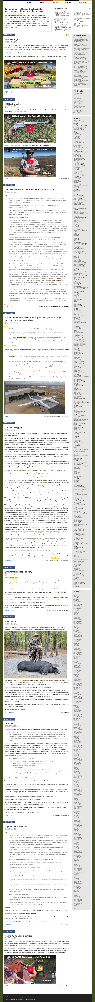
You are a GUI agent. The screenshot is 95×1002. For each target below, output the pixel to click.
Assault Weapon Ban (78, 153)
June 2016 (76, 751)
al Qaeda (75, 136)
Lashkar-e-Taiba (77, 345)
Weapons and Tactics (78, 579)
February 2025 (77, 617)
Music (74, 397)
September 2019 (77, 701)
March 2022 (76, 662)
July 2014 (75, 781)
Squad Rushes (77, 508)
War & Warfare (77, 570)
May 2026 (75, 598)
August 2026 (76, 594)
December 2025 (77, 604)
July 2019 (75, 704)
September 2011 (77, 825)
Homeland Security (78, 291)
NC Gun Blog (76, 102)
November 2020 (77, 683)
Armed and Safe (77, 93)
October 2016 (76, 746)
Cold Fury (75, 94)
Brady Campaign (77, 175)
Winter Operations (78, 582)
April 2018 (76, 723)
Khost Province (77, 332)
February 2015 (77, 772)
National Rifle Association (79, 402)
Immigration (76, 299)
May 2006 (75, 908)
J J (67, 21)
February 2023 (77, 648)
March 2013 (76, 802)
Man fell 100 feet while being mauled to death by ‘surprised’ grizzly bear (80, 70)
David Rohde (76, 211)
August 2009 (76, 858)
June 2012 (76, 814)
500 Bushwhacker (12, 104)
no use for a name (78, 20)
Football (75, 247)
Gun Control (43, 306)
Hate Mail (75, 282)
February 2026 (77, 601)
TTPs (74, 548)
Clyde (75, 27)
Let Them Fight (77, 353)
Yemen (75, 586)
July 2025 (75, 610)
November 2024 (77, 621)
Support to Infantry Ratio (79, 513)
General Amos (77, 260)
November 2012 (77, 807)
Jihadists (75, 319)
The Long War (77, 538)
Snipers (75, 499)
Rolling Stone (76, 472)
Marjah (75, 366)
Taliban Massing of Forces (80, 524)
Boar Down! (10, 621)
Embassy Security (77, 228)
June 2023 (76, 643)
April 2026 (76, 599)
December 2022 (77, 651)
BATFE (75, 162)
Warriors (75, 577)
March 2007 (76, 895)
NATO (74, 404)
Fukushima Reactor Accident (80, 254)
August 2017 (76, 733)
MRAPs (75, 391)
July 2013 (75, 797)
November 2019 (77, 698)
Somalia (75, 503)
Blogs (74, 169)
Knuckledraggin (77, 100)
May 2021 (75, 675)
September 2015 (77, 763)
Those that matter (61, 592)
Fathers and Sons (77, 237)
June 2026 (76, 596)
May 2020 (75, 691)
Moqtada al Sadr (77, 387)
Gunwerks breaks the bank (30, 807)
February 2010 (77, 850)
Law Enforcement (77, 347)
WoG (8, 305)
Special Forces (77, 507)
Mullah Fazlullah (77, 393)
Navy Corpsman (77, 406)
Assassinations (77, 151)
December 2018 (77, 713)
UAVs (74, 554)
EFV (74, 224)
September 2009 (77, 856)
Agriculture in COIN (78, 131)
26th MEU (75, 120)
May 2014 (75, 784)
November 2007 (77, 885)
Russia (75, 479)
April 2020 (76, 692)
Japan (75, 318)
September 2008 (77, 872)
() (65, 12)
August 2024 (76, 625)
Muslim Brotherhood (78, 398)
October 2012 (76, 808)
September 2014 (77, 779)
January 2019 (76, 711)
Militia (74, 383)
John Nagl (76, 321)
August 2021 (76, 671)
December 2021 (77, 666)
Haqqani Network (77, 281)
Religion (46, 560)
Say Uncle (76, 105)
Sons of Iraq (76, 506)
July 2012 (75, 812)
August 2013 (76, 795)
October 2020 (76, 684)
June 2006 (76, 907)
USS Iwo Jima (77, 563)
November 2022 (77, 652)
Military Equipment (78, 382)
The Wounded (77, 541)
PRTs (74, 453)
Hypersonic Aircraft (62, 416)
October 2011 (76, 824)
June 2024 (76, 627)
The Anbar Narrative (78, 534)
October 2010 (76, 839)
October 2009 (76, 855)
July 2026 (75, 595)
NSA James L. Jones (78, 415)
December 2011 (77, 821)
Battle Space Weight (78, 166)
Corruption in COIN (78, 204)
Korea (75, 336)
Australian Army (77, 154)
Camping (75, 179)
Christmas (76, 190)
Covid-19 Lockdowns (62, 610)
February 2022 (77, 664)
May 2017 (75, 737)
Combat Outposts (77, 197)
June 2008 (76, 876)
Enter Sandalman (65, 22)
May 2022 (75, 660)
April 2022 (76, 661)
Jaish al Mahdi (77, 316)
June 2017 (76, 736)
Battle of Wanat (77, 164)
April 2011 (76, 832)
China (75, 189)
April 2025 (76, 614)
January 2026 (76, 603)
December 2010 (77, 837)
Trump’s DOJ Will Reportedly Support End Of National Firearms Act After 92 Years (80, 39)
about (6, 997)
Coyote (66, 924)
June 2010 (76, 845)
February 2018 (77, 726)
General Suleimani (78, 266)
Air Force (75, 133)
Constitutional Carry (56, 306)
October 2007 (76, 886)
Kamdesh (75, 327)
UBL (74, 555)
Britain (75, 176)
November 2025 (77, 605)
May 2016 (75, 753)
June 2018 (76, 720)
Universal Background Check (80, 559)
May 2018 (75, 722)
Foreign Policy (77, 252)
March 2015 (76, 771)
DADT (75, 210)
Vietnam (75, 569)
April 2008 (76, 878)
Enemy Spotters (77, 229)
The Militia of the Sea (78, 41)
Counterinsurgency (78, 208)
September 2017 (77, 732)
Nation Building (77, 400)
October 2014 (76, 777)
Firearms (8, 92)
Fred (60, 18)
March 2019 (76, 709)
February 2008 (77, 881)
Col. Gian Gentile (77, 195)
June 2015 (76, 767)
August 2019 (76, 702)
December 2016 (77, 744)
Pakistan (75, 426)
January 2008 (76, 882)
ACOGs (75, 124)
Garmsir (75, 257)
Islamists (75, 313)
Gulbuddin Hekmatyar (79, 272)
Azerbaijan (76, 155)
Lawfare (75, 348)
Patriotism (75, 429)
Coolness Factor (77, 202)
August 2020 (76, 687)
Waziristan (76, 578)
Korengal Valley (77, 338)
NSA (74, 414)
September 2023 (77, 639)
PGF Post (59, 560)
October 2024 (76, 622)
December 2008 (77, 868)
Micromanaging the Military (80, 376)
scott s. (64, 13)
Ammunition (57, 815)
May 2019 (75, 706)
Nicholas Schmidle (78, 411)
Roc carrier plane (21, 337)
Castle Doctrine (77, 181)
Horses (75, 292)
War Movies (76, 573)
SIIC (74, 495)
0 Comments (9, 560)
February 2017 (77, 741)
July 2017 (75, 735)
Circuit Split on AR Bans (79, 72)
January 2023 (76, 649)
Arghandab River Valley (79, 147)
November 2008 (77, 869)
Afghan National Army (78, 125)
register (23, 997)
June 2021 (76, 674)
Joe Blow (57, 21)
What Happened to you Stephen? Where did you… (62, 30)
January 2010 (76, 851)
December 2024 (77, 620)
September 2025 (77, 608)
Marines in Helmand (78, 365)
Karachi (75, 330)
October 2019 (76, 700)
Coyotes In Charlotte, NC (16, 826)
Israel (74, 314)
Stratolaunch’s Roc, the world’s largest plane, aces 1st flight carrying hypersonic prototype (33, 318)
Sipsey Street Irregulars (79, 106)
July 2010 (75, 843)
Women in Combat (78, 583)
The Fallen (76, 537)
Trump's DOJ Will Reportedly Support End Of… (61, 11)
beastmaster (57, 27)
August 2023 (76, 640)
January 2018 (76, 727)
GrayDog (61, 13)
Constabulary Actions (78, 200)
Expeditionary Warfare (79, 230)
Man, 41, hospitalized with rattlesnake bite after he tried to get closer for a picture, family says (81, 61)
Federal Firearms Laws (79, 243)
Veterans (75, 568)
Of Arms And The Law (78, 103)
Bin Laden (76, 167)
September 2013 (77, 794)
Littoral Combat (77, 357)
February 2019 (77, 710)
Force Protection (77, 250)
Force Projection (77, 248)
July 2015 (75, 766)
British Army (76, 177)
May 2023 (75, 644)
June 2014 (76, 783)
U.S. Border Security (78, 551)
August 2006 (76, 904)
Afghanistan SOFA (78, 129)
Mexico (75, 374)
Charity (75, 188)
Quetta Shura (76, 459)
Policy (75, 444)
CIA (74, 191)
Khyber (75, 334)
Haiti (74, 278)
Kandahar (75, 329)
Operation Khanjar (78, 423)
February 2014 (77, 788)
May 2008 (75, 877)
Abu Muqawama (77, 122)
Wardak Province (77, 576)
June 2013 (76, 798)
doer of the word (55, 557)
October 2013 (76, 793)
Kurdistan (75, 340)
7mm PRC (9, 724)
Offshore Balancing (78, 420)
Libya (74, 354)
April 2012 (76, 816)
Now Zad (75, 413)
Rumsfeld (75, 477)
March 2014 (76, 786)
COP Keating (76, 203)
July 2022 (75, 657)
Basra (74, 160)
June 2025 (76, 612)
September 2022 (77, 654)
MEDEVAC (76, 367)
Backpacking (76, 157)
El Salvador (76, 226)
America (75, 138)
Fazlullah (75, 239)
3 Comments (9, 91)
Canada (75, 180)
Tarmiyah (75, 525)
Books (75, 172)
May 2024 (75, 629)
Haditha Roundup (77, 277)
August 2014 (76, 780)
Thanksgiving (76, 533)
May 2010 (75, 846)
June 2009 (76, 860)
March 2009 (76, 864)
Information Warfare (78, 303)
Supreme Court (77, 515)
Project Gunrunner (78, 451)
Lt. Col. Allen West (78, 361)
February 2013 (77, 803)
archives (12, 997)
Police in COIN (77, 442)
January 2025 (76, 618)
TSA (74, 546)
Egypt (74, 225)
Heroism (75, 285)
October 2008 (76, 870)
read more (14, 27)
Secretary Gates (77, 492)
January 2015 (76, 773)
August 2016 (76, 749)
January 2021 (76, 680)
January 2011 (76, 836)
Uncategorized (50, 416)
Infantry (75, 301)
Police (75, 441)
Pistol (74, 438)
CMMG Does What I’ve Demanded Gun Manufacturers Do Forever (80, 75)
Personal (75, 433)
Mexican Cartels (77, 373)
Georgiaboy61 (58, 22)
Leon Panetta (76, 352)
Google (75, 270)
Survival (51, 560)
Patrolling (75, 431)
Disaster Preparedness (79, 217)
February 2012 (77, 819)
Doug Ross (76, 96)
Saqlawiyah (76, 482)
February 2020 (77, 695)
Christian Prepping (13, 427)
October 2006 (76, 902)
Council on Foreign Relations (80, 206)
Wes (63, 18)
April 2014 (76, 785)
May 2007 (75, 892)
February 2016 (77, 757)
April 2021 (76, 676)
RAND (75, 460)
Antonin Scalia (77, 145)
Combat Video (77, 198)
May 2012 (75, 815)
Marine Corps (76, 362)
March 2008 (76, 880)
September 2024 (77, 623)
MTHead (57, 18)
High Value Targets (78, 288)
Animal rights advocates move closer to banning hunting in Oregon (81, 84)
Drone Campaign (77, 222)
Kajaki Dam (76, 326)
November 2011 (77, 823)
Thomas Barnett (77, 542)
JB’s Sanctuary (77, 98)
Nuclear (75, 416)
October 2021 (76, 669)
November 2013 (77, 792)
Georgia (75, 268)
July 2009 (75, 859)
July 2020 (75, 688)
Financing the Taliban (78, 244)
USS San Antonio (77, 564)
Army (74, 150)
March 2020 (76, 693)
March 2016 (76, 755)
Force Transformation (78, 251)
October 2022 (76, 653)
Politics (75, 445)
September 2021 (77, 670)
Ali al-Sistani (76, 137)
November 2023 (77, 636)
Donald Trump (77, 221)
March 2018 (76, 724)
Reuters (75, 467)
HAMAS (75, 279)
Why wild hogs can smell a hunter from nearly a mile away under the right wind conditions (80, 45)
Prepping (65, 560)
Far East (75, 235)
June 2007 (76, 891)
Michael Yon (76, 375)
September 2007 (77, 887)
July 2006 (75, 905)
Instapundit (76, 97)
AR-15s (75, 146)
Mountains (76, 389)
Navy (74, 405)
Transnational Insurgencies (80, 543)
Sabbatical (76, 480)
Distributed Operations (79, 219)
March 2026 (76, 600)
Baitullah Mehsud (77, 159)
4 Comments (9, 416)
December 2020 (77, 682)
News (74, 409)
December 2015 (77, 759)
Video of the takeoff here (11, 346)
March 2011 (76, 833)
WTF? (74, 585)
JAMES (75, 24)
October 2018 (76, 715)
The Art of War (77, 535)
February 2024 (77, 632)
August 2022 (76, 656)
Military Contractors (78, 380)
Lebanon (75, 351)
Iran (74, 308)
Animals (58, 924)
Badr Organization (78, 158)
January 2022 (76, 665)
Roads (75, 471)
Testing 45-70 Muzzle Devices (18, 936)
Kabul (74, 325)
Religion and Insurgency (79, 466)
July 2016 (75, 750)
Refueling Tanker (77, 463)
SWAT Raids (76, 517)
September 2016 (77, 748)
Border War (76, 173)
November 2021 (77, 667)
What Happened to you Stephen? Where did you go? (81, 58)
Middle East (76, 378)
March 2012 (76, 817)
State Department (77, 510)
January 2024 (76, 634)
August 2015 (76, 764)
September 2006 (77, 903)
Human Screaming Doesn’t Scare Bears (80, 78)
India (74, 300)
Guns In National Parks (79, 276)
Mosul (75, 388)
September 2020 (77, 686)
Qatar (74, 454)
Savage (6, 802)
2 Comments (23, 14)
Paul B (56, 13)
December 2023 (77, 635)
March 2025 (76, 616)
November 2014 (77, 776)
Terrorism (75, 532)
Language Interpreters (79, 344)
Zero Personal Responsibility (18, 572)
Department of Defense (79, 213)
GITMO (75, 269)
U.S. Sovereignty (77, 552)
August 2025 (76, 609)
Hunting (67, 712)
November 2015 (77, 761)
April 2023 (76, 645)
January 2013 (76, 804)
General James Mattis (78, 261)
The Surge (76, 539)
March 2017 (76, 740)
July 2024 (75, 626)
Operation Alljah (77, 422)
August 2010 (76, 842)
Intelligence (76, 305)
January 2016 (76, 758)
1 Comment (9, 306)
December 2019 (77, 697)
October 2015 (76, 762)
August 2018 (76, 718)
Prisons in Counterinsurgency (80, 449)
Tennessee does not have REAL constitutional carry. (29, 189)
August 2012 (76, 811)
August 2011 (76, 826)
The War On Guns (77, 111)
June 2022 (76, 658)
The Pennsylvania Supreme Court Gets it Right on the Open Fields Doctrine (80, 66)
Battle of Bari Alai (77, 163)
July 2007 (75, 890)
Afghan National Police (79, 127)
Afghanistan (76, 128)
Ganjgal (75, 256)
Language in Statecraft (79, 343)
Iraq (74, 309)
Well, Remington (12, 39)
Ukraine (75, 556)
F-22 (74, 232)
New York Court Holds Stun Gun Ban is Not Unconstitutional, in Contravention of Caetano (24, 10)
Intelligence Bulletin (78, 307)
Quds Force (76, 458)
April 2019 (76, 707)
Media (75, 369)
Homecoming (76, 290)
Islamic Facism (77, 312)
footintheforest (77, 13)
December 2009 (77, 852)
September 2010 (77, 841)
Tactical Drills (76, 520)
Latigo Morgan (63, 21)
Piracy (75, 437)
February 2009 (77, 865)
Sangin (75, 481)
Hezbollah (76, 286)
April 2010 (76, 847)
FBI (74, 241)
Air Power (75, 135)
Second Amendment (78, 488)
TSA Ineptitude (77, 547)
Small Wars (76, 498)
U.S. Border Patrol (78, 550)
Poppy (75, 446)
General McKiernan (78, 264)
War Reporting (77, 574)
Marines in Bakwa (77, 363)
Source (6, 195)
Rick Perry (76, 468)
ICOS (74, 296)
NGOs (75, 410)
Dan (66, 18)
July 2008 (75, 874)
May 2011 (75, 830)
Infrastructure (76, 304)
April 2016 (76, 754)
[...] (55, 23)
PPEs (74, 448)
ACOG (75, 123)
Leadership (76, 349)
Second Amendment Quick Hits (81, 489)
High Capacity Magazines (79, 287)
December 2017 (77, 728)
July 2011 (75, 828)
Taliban (75, 523)
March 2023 (76, 647)
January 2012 (76, 820)
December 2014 (77, 775)
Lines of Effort (76, 356)
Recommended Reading (79, 462)
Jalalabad (75, 317)
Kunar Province (77, 339)
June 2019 (76, 705)
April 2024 (76, 630)
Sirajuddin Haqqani (78, 497)
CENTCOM (76, 184)
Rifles (74, 470)
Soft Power (76, 502)
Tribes (75, 545)
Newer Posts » (65, 991)
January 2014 (76, 789)
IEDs (74, 297)
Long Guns (76, 360)
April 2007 (76, 894)
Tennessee (65, 306)
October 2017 (76, 731)
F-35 (74, 233)
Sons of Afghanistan (78, 504)
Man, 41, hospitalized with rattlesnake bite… (60, 25)
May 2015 (75, 768)
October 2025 (76, 607)
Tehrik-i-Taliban (77, 529)
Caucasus (76, 182)
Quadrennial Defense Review (80, 455)
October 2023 (76, 638)
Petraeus (75, 435)
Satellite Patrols (77, 484)
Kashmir (75, 331)
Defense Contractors (78, 212)
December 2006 (77, 899)
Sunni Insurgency (77, 512)
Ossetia (75, 424)
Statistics (75, 511)
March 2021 (76, 678)
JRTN (74, 323)
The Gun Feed (77, 107)
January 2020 (76, 696)
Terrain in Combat (77, 530)
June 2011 (76, 829)
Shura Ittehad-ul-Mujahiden (80, 494)
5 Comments (9, 178)
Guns (12, 92)
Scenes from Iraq (77, 486)
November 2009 (77, 854)
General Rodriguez (78, 265)
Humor (75, 294)
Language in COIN (78, 341)
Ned (82, 13)
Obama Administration (79, 419)
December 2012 (77, 806)
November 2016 (77, 745)
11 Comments (10, 712)
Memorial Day (77, 371)
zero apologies (14, 577)
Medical (75, 370)
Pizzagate (75, 440)
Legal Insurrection (78, 101)
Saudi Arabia (76, 485)
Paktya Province (77, 427)
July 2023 (75, 642)
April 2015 (76, 770)
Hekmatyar (76, 283)
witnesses (34, 535)
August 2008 (76, 873)
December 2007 (77, 883)
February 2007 (77, 896)
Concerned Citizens (78, 199)
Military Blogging (77, 379)
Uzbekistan (76, 565)
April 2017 (76, 739)
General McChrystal (78, 263)
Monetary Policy (77, 385)
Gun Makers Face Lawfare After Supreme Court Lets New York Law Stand (81, 49)
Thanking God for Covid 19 (33, 470)
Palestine (75, 428)
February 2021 (77, 679)
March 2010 (76, 848)
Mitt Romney (76, 384)
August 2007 (76, 889)
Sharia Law (76, 493)
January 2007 (76, 898)
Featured (62, 712)
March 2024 (76, 631)
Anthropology (76, 144)
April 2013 (76, 801)
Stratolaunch (12, 356)
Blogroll (75, 168)
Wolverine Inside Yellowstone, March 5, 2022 (80, 26)
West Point (76, 581)
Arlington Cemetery (78, 149)
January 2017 (76, 742)
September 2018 (77, 717)
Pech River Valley (77, 432)
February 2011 (77, 834)
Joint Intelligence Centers (79, 322)
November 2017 (77, 729)
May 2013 (75, 799)
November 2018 (77, 714)
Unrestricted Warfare (78, 561)
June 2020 (76, 689)
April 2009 (76, 863)
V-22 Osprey (76, 567)
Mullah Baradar (77, 392)
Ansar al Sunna (77, 142)
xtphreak (63, 27)
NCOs (75, 407)
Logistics (75, 358)
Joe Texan (86, 13)
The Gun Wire (76, 109)
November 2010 (77, 838)
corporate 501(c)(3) (42, 480)
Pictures (75, 436)
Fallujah (75, 234)
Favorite (75, 238)
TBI (74, 526)
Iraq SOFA (75, 310)
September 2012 (77, 810)
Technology (76, 528)
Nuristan (75, 418)
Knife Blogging (77, 335)
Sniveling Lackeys (78, 501)
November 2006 (77, 900)
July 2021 (75, 673)
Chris (59, 14)
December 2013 (77, 790)
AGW (74, 132)
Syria (74, 519)
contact (17, 997)
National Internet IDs (78, 401)
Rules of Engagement (78, 476)
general (75, 259)
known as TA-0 (33, 361)
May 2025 (75, 613)
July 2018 (75, 719)
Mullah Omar (76, 394)
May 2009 (75, 861)
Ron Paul (75, 473)
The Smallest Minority (78, 110)
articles (55, 729)
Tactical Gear (76, 521)
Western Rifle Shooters (79, 113)
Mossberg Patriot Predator (11, 799)
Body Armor (76, 171)
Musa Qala (76, 396)
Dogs (74, 220)
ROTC (75, 475)
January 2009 (76, 867)
